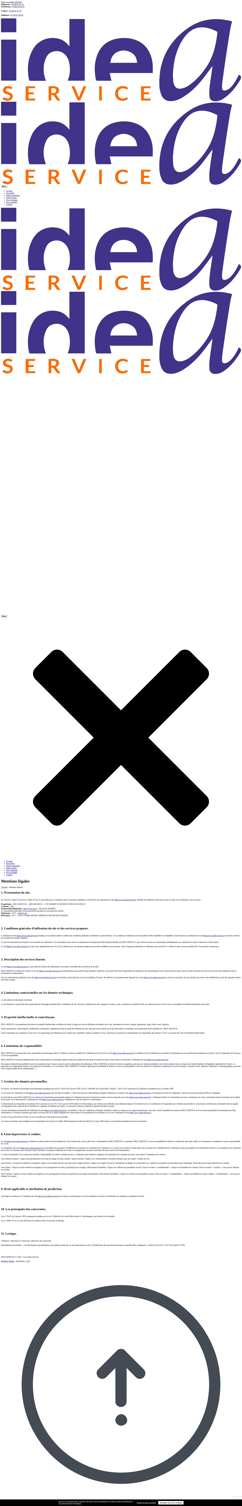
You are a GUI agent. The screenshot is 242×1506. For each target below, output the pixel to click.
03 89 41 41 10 (15, 11)
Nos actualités (11, 202)
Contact (9, 204)
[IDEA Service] (121, 100)
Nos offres (10, 193)
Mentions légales (7, 1261)
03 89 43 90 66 (17, 15)
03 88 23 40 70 (18, 7)
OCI (12, 906)
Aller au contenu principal (11, 2)
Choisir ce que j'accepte (146, 1503)
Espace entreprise (13, 195)
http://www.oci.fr (30, 909)
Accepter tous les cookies (171, 1503)
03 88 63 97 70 (17, 4)
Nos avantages (12, 200)
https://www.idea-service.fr (125, 900)
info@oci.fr (22, 913)
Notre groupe (11, 198)
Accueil (9, 191)
